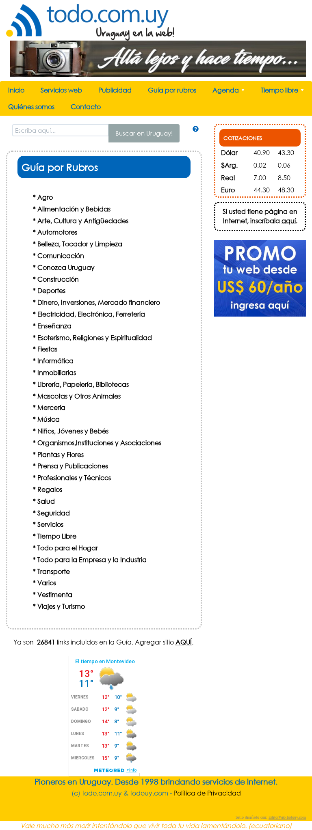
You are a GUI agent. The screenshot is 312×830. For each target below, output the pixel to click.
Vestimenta (54, 594)
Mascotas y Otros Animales (79, 396)
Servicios (50, 524)
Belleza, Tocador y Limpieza (79, 243)
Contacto (86, 106)
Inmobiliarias (56, 372)
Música (48, 419)
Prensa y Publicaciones (72, 465)
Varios (46, 582)
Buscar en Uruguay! (144, 133)
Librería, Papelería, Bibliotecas (83, 384)
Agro (45, 197)
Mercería (51, 407)
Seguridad (53, 513)
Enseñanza (54, 325)
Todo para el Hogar (67, 547)
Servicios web (61, 90)
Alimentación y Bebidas (73, 209)
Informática (55, 360)
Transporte (53, 571)
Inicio (16, 90)
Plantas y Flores (60, 454)
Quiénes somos (31, 106)
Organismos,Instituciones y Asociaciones (99, 442)
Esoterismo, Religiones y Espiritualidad (94, 337)
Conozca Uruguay (66, 267)
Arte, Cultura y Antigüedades (82, 220)
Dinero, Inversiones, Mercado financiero (98, 302)
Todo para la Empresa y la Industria (92, 559)
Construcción (58, 279)
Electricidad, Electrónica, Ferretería (91, 314)
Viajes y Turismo (61, 606)
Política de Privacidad (207, 793)
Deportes (51, 290)
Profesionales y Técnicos (74, 477)
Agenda (229, 92)
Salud (46, 501)
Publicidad (115, 90)
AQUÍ (184, 642)
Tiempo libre (283, 92)
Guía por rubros (172, 90)
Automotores (57, 232)
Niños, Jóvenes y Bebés (72, 431)
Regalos (49, 489)
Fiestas (47, 349)
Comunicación (60, 255)
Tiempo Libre (56, 536)
